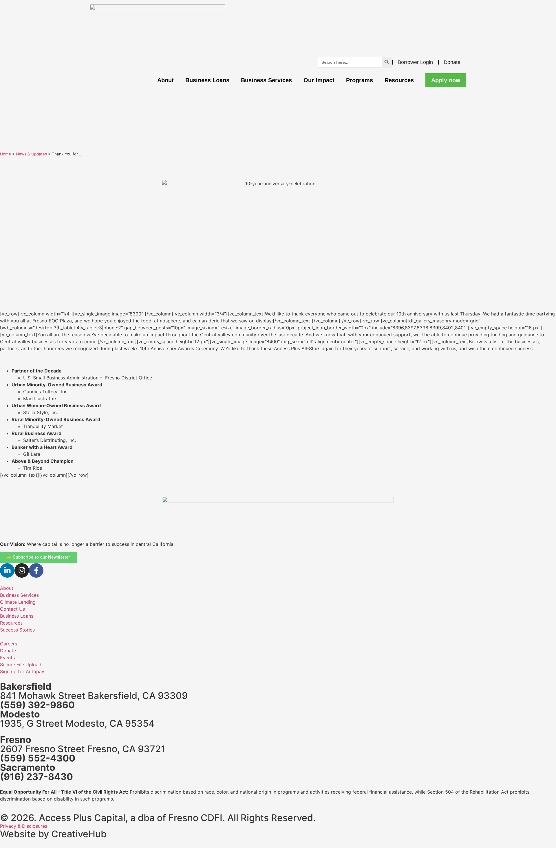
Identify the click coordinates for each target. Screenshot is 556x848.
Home (5, 154)
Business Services (266, 80)
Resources (399, 80)
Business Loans (207, 80)
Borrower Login (415, 62)
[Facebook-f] (36, 570)
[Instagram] (21, 570)
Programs (359, 80)
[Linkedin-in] (7, 570)
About (165, 80)
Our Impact (318, 80)
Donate (452, 62)
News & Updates (31, 154)
